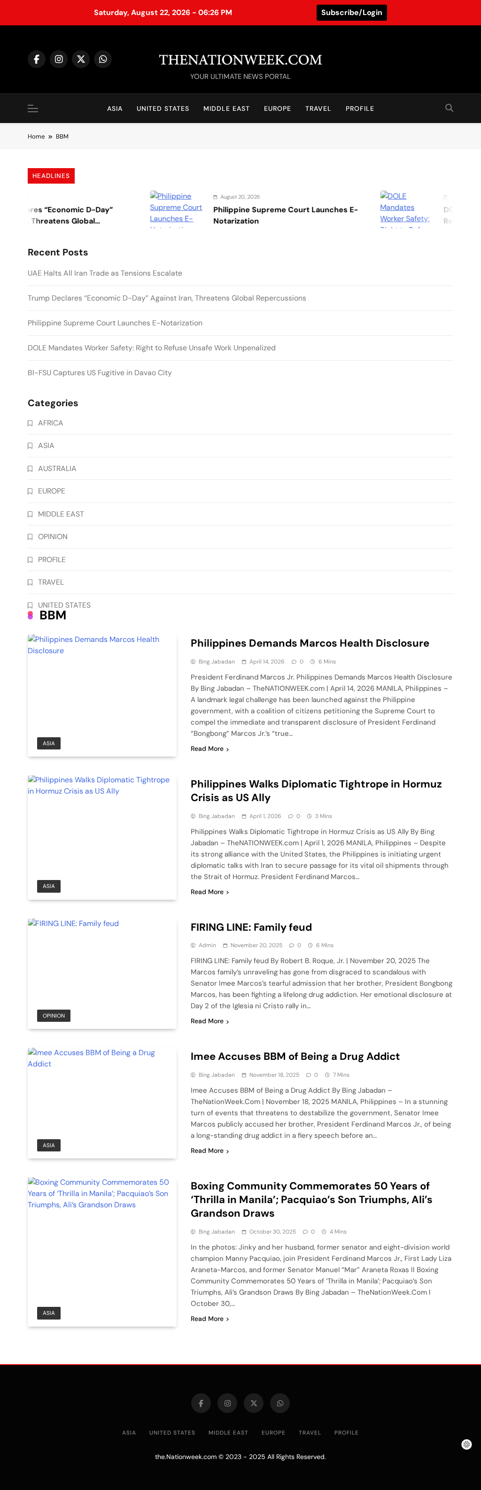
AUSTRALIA (57, 468)
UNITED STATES (163, 108)
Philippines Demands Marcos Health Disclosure (310, 643)
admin (207, 945)
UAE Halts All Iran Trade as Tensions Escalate (105, 273)
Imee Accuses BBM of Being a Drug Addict (295, 1056)
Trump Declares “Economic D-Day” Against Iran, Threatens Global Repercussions (167, 298)
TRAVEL (318, 108)
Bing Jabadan (217, 661)
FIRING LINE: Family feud (251, 927)
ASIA (115, 108)
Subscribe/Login (351, 12)
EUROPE (277, 108)
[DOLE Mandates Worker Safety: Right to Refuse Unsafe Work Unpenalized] (387, 209)
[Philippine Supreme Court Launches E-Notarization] (157, 209)
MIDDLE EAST (226, 108)
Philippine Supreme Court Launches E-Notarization (115, 323)
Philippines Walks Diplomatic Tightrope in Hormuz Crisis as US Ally (316, 790)
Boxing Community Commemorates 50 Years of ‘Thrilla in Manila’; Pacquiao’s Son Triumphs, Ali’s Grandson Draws (312, 1199)
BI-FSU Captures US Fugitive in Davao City (100, 373)
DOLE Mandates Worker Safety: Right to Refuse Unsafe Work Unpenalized (152, 348)
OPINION (54, 1015)
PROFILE (360, 108)
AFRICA (50, 423)
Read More (207, 748)
